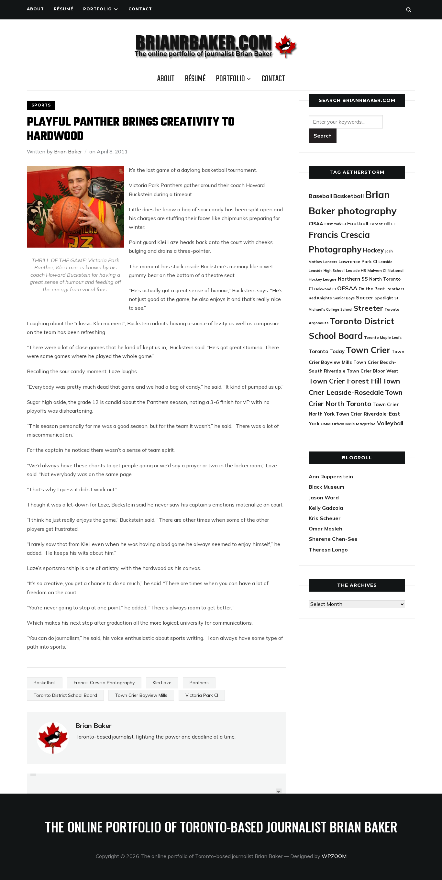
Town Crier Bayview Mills (141, 695)
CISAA (316, 224)
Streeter (368, 308)
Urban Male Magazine (354, 423)
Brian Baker (68, 151)
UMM (326, 423)
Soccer (364, 297)
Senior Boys (344, 297)
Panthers (199, 682)
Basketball (45, 682)
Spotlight (384, 297)
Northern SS (353, 279)
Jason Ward (324, 497)
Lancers (330, 262)
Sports (41, 105)
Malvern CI (377, 270)
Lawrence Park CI (357, 261)
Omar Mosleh (325, 528)
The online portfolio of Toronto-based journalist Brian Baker (221, 826)
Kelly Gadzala (326, 508)
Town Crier (368, 350)
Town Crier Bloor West (372, 371)
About (35, 8)
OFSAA (347, 288)
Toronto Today (327, 351)
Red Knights (320, 297)
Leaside (385, 261)
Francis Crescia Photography (104, 682)
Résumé (63, 8)
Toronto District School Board (65, 695)
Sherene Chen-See (333, 539)
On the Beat (372, 288)
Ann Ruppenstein (331, 476)
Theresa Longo (328, 549)
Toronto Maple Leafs (383, 337)
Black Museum (326, 487)
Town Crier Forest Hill (345, 381)
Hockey (373, 250)
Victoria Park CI (201, 695)
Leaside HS (356, 270)
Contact (140, 8)
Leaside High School (327, 270)
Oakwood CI (325, 289)
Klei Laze (162, 682)
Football (357, 223)
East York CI (335, 223)
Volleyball (390, 423)
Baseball (320, 196)
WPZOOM (334, 856)
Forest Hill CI (382, 223)
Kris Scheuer (325, 518)
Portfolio (97, 8)
